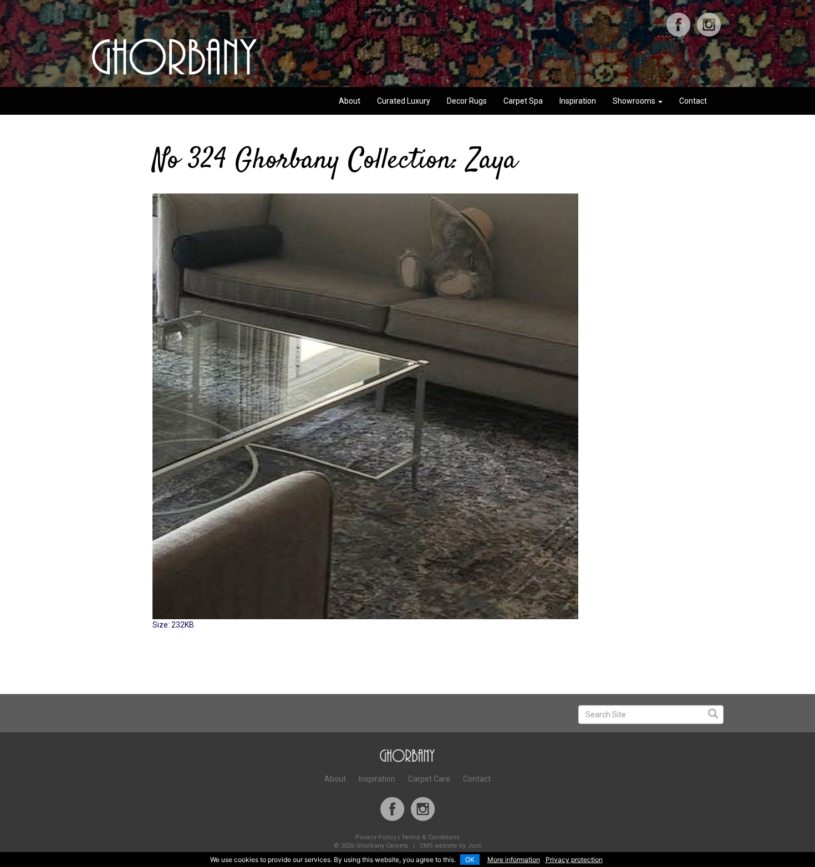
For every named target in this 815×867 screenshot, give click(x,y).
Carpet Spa (523, 100)
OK (470, 859)
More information (513, 859)
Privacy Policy (375, 837)
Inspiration (577, 100)
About (349, 100)
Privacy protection (574, 859)
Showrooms (635, 100)
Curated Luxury (403, 100)
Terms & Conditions (430, 837)
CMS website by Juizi (451, 845)
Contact (693, 100)
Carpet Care (429, 778)
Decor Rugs (467, 100)
